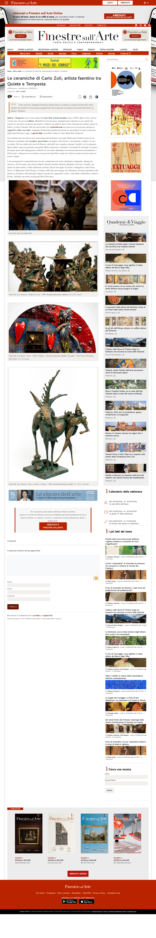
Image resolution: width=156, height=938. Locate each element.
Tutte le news (25, 53)
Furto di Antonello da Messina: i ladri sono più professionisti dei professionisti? (125, 589)
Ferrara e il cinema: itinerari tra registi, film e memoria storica (124, 434)
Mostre (50, 53)
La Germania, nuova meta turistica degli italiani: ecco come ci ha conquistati (125, 633)
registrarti (47, 615)
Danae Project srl (97, 911)
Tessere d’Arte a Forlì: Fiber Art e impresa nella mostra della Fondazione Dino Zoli (125, 455)
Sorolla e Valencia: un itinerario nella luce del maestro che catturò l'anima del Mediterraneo (124, 476)
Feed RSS (87, 893)
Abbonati (125, 2)
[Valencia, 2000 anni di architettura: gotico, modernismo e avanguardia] (125, 406)
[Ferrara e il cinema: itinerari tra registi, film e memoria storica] (125, 427)
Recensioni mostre (48, 49)
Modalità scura (113, 893)
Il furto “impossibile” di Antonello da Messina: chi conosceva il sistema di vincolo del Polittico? (125, 566)
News (10, 49)
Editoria (99, 53)
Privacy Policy (99, 893)
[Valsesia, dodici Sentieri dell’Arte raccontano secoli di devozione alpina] (125, 364)
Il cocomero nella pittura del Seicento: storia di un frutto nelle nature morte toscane (125, 308)
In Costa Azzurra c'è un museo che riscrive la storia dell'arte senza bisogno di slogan (124, 287)
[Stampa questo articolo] (84, 97)
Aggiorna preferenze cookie (117, 911)
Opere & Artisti (25, 49)
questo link (37, 133)
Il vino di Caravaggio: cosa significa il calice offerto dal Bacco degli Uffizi (123, 266)
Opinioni (67, 49)
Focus (74, 53)
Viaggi (80, 49)
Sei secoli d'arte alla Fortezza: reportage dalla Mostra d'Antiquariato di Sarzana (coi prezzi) (124, 721)
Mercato (111, 53)
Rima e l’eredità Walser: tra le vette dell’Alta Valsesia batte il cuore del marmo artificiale (124, 392)
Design (91, 49)
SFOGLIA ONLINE (22, 860)
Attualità (39, 53)
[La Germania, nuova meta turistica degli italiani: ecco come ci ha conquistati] (125, 641)
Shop (135, 49)
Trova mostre (107, 49)
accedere (37, 615)
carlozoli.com (56, 127)
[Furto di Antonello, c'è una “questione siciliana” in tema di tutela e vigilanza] (125, 751)
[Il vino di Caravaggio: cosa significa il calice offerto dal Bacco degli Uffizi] (125, 258)
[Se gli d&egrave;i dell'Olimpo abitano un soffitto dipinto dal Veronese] (125, 322)
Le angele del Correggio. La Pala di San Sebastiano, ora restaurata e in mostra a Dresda (125, 699)
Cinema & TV (125, 53)
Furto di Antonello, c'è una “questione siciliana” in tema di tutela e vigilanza (125, 743)
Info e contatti (63, 893)
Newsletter (75, 25)
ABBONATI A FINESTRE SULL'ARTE (53, 526)
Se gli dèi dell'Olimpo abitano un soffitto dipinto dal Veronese (125, 329)
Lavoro (123, 49)
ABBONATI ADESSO (78, 874)
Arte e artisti (20, 91)
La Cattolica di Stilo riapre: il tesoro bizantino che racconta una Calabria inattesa (124, 245)
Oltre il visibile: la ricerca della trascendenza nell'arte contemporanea (124, 677)
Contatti (89, 25)
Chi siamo (61, 25)
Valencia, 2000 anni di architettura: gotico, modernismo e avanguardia (123, 413)
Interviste (62, 53)
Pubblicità (101, 25)
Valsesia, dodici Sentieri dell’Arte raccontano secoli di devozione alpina (124, 371)
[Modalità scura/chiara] (96, 97)
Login (110, 2)
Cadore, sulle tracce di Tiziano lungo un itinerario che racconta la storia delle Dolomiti (124, 350)
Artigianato (86, 53)
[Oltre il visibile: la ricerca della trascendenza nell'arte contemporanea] (125, 685)
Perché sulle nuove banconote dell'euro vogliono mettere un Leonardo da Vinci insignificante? (122, 541)
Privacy (105, 911)
